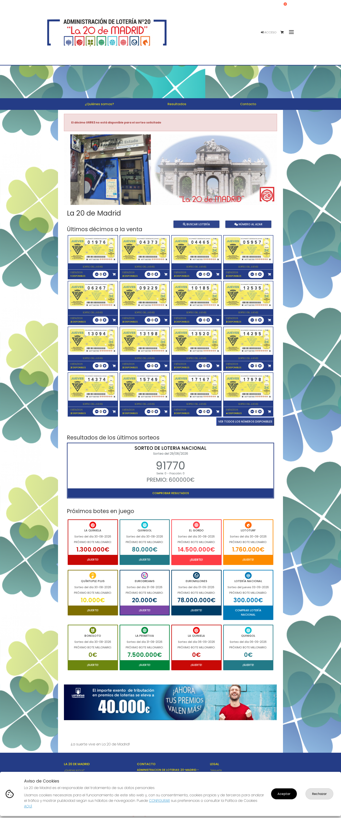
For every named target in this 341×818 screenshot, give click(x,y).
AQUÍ (28, 806)
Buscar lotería (198, 224)
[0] (283, 32)
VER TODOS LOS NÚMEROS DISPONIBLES (245, 421)
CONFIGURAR (159, 800)
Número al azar (250, 224)
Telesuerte (216, 770)
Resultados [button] (177, 104)
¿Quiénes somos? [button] (99, 104)
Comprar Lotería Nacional (248, 612)
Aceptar (283, 794)
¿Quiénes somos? (74, 770)
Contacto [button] (248, 104)
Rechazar (319, 794)
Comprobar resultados (170, 493)
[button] (80, 174)
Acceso (270, 32)
